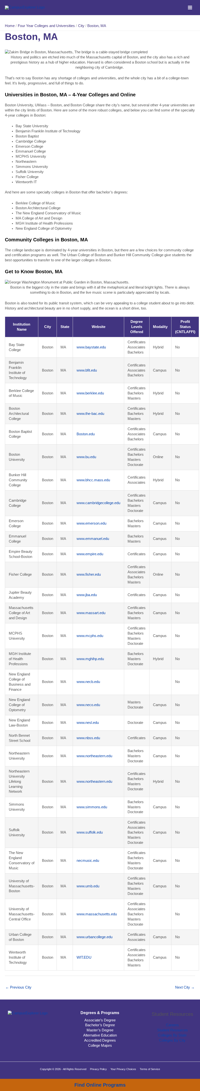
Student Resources (172, 1030)
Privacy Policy (98, 1069)
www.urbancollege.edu (94, 937)
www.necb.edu (88, 682)
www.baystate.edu (91, 347)
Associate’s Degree (100, 1020)
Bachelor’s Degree (100, 1025)
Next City (185, 987)
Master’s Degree (100, 1030)
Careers (172, 1025)
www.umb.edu (88, 886)
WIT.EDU (84, 957)
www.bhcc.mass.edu (93, 480)
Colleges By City (172, 1040)
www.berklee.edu (90, 393)
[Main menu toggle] (190, 7)
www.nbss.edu (88, 738)
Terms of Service (150, 1069)
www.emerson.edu (91, 523)
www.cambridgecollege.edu (98, 503)
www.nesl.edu (88, 723)
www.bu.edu (86, 457)
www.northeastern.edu (94, 756)
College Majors (100, 1045)
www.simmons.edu (92, 807)
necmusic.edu (88, 861)
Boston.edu (86, 434)
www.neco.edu (88, 705)
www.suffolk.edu (90, 832)
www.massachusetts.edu (97, 914)
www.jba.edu (87, 595)
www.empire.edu (90, 554)
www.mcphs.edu (90, 636)
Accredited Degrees (100, 1040)
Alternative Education (100, 1035)
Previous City (18, 987)
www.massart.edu (91, 613)
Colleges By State (172, 1035)
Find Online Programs (100, 1085)
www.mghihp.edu (90, 659)
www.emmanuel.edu (93, 539)
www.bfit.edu (87, 370)
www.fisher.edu (89, 574)
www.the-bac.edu (90, 414)
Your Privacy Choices (123, 1069)
